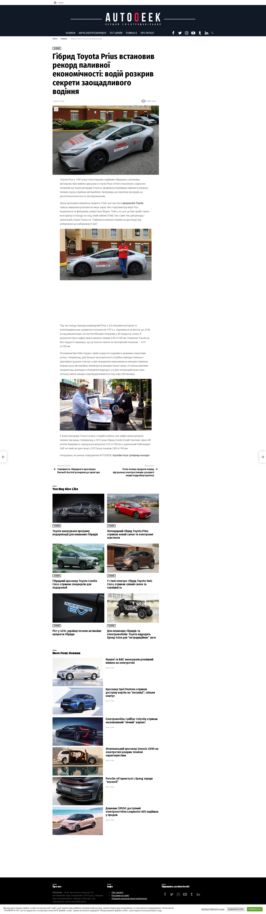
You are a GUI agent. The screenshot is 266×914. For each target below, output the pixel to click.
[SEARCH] (212, 33)
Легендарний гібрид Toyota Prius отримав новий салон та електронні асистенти (130, 534)
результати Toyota (133, 203)
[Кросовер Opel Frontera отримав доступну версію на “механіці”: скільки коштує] (78, 702)
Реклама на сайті (120, 895)
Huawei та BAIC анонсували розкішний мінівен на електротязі (129, 661)
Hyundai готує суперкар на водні (131, 455)
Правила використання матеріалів (129, 898)
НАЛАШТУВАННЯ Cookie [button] (213, 909)
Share (56, 109)
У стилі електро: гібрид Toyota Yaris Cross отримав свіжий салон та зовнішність (129, 584)
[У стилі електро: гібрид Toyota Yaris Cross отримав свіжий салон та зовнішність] (133, 558)
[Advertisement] (106, 303)
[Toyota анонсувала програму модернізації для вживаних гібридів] (78, 508)
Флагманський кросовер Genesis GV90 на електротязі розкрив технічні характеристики (132, 752)
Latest (61, 3)
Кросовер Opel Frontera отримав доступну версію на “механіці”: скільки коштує (130, 692)
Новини (70, 32)
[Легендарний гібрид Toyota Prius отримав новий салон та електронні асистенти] (133, 508)
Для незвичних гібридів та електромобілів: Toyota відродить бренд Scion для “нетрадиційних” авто (131, 634)
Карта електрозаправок (92, 32)
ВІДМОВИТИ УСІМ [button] (235, 909)
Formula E (131, 32)
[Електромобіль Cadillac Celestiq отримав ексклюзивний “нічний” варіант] (78, 731)
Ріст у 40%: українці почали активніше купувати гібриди (77, 632)
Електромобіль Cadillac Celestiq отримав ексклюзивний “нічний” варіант (132, 720)
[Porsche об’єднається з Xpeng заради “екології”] (78, 791)
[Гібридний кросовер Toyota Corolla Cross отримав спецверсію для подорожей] (78, 558)
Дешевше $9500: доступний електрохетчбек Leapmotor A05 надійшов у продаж (132, 812)
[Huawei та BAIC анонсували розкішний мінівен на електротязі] (78, 672)
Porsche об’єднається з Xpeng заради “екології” (129, 780)
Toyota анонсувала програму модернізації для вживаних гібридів (75, 532)
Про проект (147, 32)
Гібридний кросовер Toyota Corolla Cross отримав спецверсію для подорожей (75, 584)
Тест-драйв (115, 32)
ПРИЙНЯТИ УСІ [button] (255, 909)
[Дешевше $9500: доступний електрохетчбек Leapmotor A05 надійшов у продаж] (78, 821)
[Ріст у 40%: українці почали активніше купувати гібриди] (78, 608)
